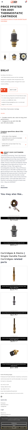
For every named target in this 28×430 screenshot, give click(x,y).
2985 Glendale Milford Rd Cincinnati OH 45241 (14, 393)
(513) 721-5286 (6, 384)
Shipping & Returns (6, 414)
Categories (3, 406)
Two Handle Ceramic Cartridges (18, 362)
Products (3, 403)
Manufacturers (4, 404)
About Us (3, 412)
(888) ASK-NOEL (12, 100)
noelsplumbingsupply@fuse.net (9, 102)
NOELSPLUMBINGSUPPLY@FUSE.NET (10, 391)
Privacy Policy (4, 416)
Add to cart (13, 89)
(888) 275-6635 (6, 389)
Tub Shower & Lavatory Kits (14, 215)
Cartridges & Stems (7, 19)
